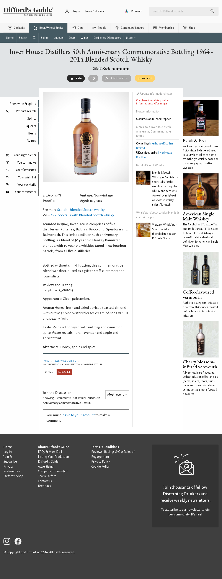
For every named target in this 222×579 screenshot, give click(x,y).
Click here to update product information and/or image (152, 102)
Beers (32, 133)
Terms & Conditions (105, 447)
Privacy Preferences (11, 469)
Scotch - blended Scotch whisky (81, 210)
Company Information (53, 471)
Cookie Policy (100, 466)
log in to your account (78, 415)
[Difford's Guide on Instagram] (8, 542)
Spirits (31, 118)
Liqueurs (30, 126)
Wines (31, 141)
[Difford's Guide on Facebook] (20, 542)
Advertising (46, 466)
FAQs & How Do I (50, 451)
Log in (7, 451)
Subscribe (64, 372)
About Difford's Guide (53, 447)
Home (46, 361)
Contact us (45, 481)
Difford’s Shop (13, 476)
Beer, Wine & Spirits (65, 361)
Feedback (44, 486)
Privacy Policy (100, 461)
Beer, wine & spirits (23, 104)
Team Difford (47, 476)
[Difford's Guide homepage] (28, 11)
